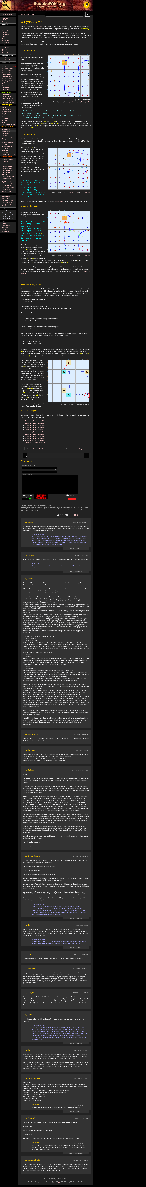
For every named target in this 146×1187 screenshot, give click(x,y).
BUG (3, 122)
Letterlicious (5, 88)
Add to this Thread (76, 548)
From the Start (86, 102)
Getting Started (6, 96)
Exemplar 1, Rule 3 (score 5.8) (35, 421)
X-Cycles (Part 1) (7, 129)
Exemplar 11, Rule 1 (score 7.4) (35, 443)
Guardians (5, 206)
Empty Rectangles (7, 204)
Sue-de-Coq (5, 180)
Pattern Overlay (6, 191)
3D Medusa (5, 133)
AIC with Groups (7, 170)
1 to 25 (4, 84)
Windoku (5, 32)
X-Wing (4, 107)
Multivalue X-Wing (7, 200)
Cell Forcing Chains (7, 186)
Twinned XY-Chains (7, 143)
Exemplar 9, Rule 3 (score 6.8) (35, 438)
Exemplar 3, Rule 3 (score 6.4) (35, 425)
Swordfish (5, 119)
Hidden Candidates (7, 100)
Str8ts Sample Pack (7, 218)
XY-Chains (5, 152)
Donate (4, 229)
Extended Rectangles (8, 146)
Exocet (4, 163)
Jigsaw (4, 29)
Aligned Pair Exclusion (8, 154)
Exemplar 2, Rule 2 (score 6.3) (35, 423)
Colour (4, 36)
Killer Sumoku (6, 42)
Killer (3, 38)
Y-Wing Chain (6, 198)
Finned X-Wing (6, 165)
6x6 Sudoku (5, 47)
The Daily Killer (6, 72)
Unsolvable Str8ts (7, 60)
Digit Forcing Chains (8, 182)
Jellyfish (4, 135)
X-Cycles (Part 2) (7, 131)
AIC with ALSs (6, 172)
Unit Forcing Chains (8, 187)
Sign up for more (7, 14)
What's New (5, 20)
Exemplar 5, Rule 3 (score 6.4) (35, 430)
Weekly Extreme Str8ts (8, 215)
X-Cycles (40, 26)
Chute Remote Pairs (8, 109)
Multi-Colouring (7, 202)
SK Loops (4, 145)
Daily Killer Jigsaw (7, 76)
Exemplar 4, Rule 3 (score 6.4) (35, 427)
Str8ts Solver (6, 217)
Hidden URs (5, 148)
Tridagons (5, 139)
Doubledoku (5, 34)
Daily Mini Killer (6, 74)
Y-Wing (4, 115)
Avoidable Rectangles (8, 124)
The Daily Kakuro (7, 78)
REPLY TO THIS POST (56, 726)
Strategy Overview (7, 22)
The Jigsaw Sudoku (7, 69)
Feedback (5, 227)
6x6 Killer (5, 49)
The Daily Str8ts (6, 213)
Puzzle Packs (6, 89)
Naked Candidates (7, 98)
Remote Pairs (6, 196)
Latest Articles (6, 225)
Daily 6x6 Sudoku (7, 67)
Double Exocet (6, 189)
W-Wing (4, 113)
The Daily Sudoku (7, 65)
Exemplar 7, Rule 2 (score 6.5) (35, 434)
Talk (76, 514)
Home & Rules (6, 211)
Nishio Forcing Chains (8, 184)
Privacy (65, 1182)
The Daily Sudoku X (7, 70)
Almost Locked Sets (8, 176)
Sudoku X (5, 31)
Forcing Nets (6, 161)
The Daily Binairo (7, 86)
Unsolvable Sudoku (8, 58)
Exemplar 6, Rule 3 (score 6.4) (35, 432)
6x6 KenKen (5, 51)
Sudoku (4, 27)
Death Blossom (6, 178)
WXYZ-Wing (5, 150)
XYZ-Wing (5, 120)
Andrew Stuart (47, 1182)
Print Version (25, 14)
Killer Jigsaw (5, 40)
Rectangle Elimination (8, 117)
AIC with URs (6, 174)
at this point (59, 201)
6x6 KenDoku (6, 53)
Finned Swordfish (7, 167)
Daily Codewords (7, 82)
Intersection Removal (8, 102)
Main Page (5, 18)
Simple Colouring (7, 111)
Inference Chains (7, 168)
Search (32, 14)
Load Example (73, 102)
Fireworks (5, 141)
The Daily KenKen (7, 80)
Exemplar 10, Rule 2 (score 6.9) (35, 440)
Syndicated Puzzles (7, 231)
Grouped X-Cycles (7, 159)
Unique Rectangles (7, 137)
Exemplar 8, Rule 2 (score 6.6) (35, 436)
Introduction (6, 95)
